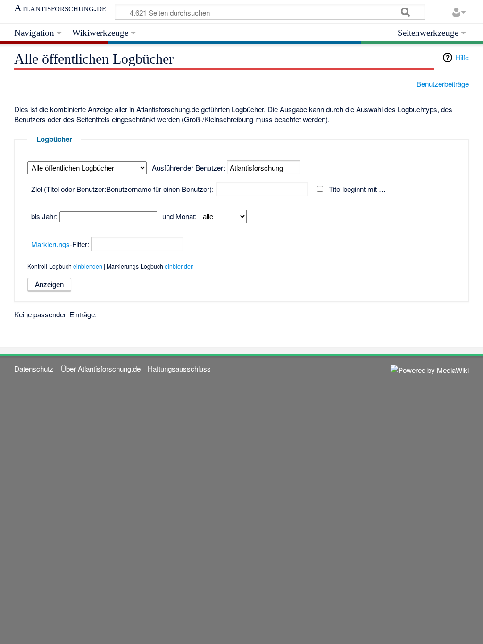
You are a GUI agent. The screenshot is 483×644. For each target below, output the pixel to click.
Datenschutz (33, 368)
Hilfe (462, 57)
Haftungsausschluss (179, 368)
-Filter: (60, 244)
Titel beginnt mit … (357, 189)
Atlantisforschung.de (60, 8)
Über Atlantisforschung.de (101, 368)
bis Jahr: (44, 216)
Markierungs (50, 244)
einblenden (87, 266)
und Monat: (179, 216)
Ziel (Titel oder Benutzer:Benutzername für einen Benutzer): (122, 189)
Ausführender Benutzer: (188, 168)
